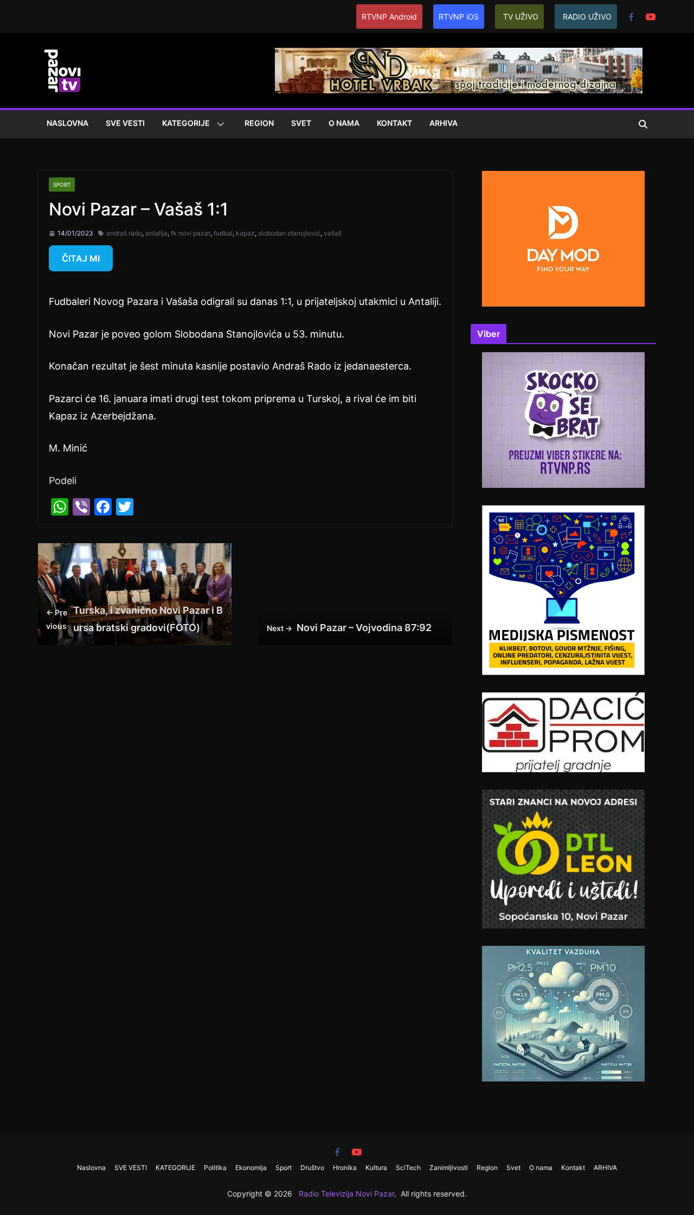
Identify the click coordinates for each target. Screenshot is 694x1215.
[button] (218, 124)
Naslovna (67, 123)
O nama (344, 123)
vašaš (333, 233)
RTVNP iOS (459, 16)
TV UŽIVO (520, 16)
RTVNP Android (389, 16)
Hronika (345, 1167)
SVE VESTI (125, 123)
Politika (215, 1167)
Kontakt (394, 123)
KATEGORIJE (186, 123)
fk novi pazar (190, 233)
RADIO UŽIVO (587, 16)
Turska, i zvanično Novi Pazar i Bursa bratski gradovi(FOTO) (134, 619)
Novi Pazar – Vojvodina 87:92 (349, 627)
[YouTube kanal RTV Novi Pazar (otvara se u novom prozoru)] (650, 16)
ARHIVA (443, 123)
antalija (156, 233)
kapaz (245, 233)
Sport (61, 184)
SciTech (408, 1167)
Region (259, 123)
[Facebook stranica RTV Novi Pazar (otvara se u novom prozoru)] (631, 16)
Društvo (312, 1167)
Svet (301, 123)
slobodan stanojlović (289, 233)
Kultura (376, 1167)
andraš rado (124, 233)
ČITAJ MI (81, 258)
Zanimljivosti (448, 1167)
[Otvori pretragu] (643, 124)
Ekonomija (251, 1167)
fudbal (223, 233)
